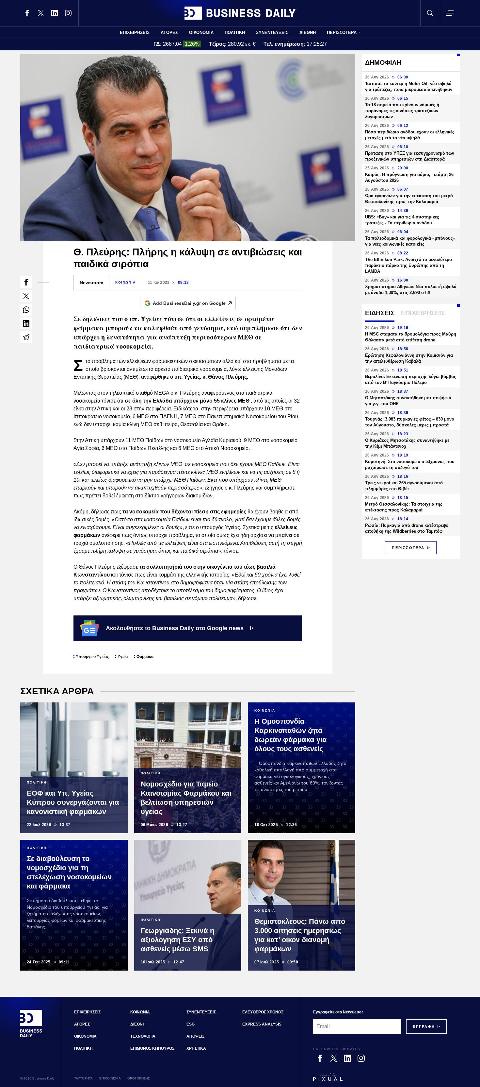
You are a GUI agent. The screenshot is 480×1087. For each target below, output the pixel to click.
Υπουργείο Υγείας (92, 656)
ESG (190, 1024)
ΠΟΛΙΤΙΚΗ (235, 32)
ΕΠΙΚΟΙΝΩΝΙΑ (110, 1078)
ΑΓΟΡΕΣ (169, 32)
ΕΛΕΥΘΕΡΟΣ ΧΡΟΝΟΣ (262, 1012)
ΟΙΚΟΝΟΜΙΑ (201, 32)
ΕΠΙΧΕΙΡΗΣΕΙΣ (135, 32)
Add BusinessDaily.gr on (189, 303)
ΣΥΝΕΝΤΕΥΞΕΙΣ (272, 32)
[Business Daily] (240, 13)
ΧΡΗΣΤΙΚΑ (196, 1048)
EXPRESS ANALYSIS (261, 1024)
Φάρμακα (144, 656)
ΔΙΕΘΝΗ (307, 32)
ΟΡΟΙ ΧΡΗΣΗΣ (138, 1078)
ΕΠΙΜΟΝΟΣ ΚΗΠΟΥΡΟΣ (152, 1048)
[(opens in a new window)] (27, 13)
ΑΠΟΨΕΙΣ (195, 1036)
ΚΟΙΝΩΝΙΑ (125, 282)
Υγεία (123, 656)
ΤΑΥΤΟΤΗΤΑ (83, 1078)
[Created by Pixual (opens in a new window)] (380, 1080)
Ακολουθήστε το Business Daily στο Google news (175, 628)
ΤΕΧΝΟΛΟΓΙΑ (142, 1036)
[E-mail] (26, 337)
